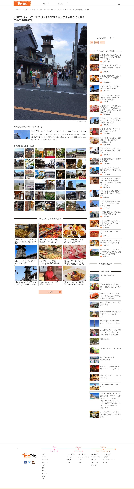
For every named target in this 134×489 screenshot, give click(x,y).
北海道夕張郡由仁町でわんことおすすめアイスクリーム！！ (110, 314)
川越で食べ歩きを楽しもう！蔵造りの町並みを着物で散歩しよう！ (110, 170)
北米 (43, 465)
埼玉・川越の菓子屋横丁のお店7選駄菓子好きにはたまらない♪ (110, 67)
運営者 (105, 462)
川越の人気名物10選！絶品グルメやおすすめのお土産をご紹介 (110, 193)
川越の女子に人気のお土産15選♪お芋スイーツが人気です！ (110, 78)
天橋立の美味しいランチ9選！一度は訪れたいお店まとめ (110, 287)
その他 (80, 462)
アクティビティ (71, 454)
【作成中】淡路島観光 (108, 275)
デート (96, 42)
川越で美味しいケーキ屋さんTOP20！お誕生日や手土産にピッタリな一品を (110, 97)
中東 (43, 468)
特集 (43, 479)
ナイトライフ (70, 457)
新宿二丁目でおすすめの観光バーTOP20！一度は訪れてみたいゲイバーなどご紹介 (110, 332)
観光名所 (69, 459)
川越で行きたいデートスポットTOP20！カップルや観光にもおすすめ (64, 9)
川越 (40, 9)
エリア (61, 3)
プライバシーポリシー (109, 459)
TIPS (80, 459)
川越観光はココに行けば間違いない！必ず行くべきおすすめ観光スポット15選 (110, 120)
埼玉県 (33, 9)
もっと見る (50, 292)
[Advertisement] (105, 25)
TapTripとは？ (107, 454)
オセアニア (45, 462)
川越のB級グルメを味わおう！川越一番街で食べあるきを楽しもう (110, 150)
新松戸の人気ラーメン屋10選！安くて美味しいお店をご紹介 (110, 414)
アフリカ (44, 473)
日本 (26, 9)
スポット (102, 42)
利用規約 (105, 457)
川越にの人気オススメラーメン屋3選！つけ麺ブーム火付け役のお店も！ (110, 223)
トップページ (17, 9)
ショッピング (82, 454)
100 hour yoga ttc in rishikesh (110, 348)
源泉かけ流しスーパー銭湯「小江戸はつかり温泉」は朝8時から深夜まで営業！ (110, 252)
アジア (44, 457)
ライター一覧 (94, 462)
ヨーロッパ (45, 459)
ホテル (68, 462)
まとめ (44, 476)
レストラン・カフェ (84, 457)
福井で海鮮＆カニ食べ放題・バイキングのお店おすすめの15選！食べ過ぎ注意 (110, 296)
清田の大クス (105, 339)
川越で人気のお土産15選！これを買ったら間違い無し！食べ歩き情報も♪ (110, 57)
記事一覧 (46, 3)
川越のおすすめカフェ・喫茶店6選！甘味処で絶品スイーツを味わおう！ (110, 140)
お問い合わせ (94, 465)
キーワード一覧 (95, 457)
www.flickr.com (82, 121)
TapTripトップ (95, 454)
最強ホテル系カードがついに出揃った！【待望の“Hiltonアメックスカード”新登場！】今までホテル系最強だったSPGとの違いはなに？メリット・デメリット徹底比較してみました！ (110, 401)
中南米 (44, 470)
